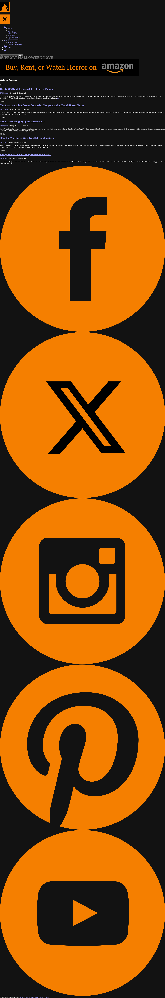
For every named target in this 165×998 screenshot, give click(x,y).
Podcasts (6, 40)
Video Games (12, 32)
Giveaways (7, 47)
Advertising (34, 997)
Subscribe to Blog (13, 39)
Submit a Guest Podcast (15, 44)
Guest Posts (11, 35)
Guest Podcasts (12, 42)
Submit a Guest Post (14, 37)
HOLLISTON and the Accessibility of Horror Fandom (26, 89)
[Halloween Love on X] (5, 23)
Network (27, 997)
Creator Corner (12, 34)
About (21, 997)
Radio (5, 46)
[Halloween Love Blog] (5, 10)
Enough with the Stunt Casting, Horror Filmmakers (25, 154)
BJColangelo (4, 93)
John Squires (4, 109)
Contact (46, 997)
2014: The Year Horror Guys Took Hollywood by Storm (27, 138)
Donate (6, 49)
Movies (10, 28)
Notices (41, 997)
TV (9, 30)
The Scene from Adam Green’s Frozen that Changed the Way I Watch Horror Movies (42, 105)
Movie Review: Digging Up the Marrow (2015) (22, 121)
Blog (5, 27)
